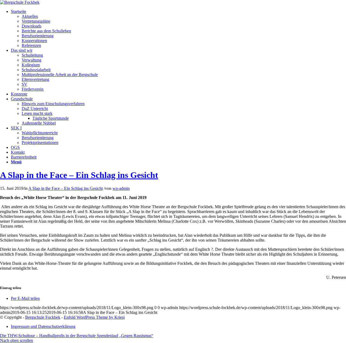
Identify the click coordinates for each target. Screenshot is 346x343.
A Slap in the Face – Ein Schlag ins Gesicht (79, 175)
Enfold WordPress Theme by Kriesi (94, 317)
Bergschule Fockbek (42, 317)
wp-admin (121, 188)
